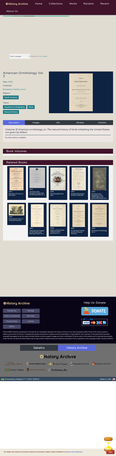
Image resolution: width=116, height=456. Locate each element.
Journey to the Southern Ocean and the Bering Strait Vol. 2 (37, 193)
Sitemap (31, 311)
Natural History (11, 112)
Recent (104, 3)
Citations (102, 122)
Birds (31, 107)
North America (10, 97)
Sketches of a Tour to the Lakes (16, 194)
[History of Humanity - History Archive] (58, 357)
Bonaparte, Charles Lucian (14, 89)
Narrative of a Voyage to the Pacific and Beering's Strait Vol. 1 (36, 232)
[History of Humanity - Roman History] (102, 364)
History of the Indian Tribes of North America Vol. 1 (57, 231)
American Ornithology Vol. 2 (99, 231)
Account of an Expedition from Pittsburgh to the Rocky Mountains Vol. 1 (99, 197)
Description (14, 122)
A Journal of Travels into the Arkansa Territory (77, 232)
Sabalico (39, 348)
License (31, 321)
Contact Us (11, 311)
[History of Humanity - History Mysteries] (14, 364)
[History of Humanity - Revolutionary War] (58, 370)
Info (58, 122)
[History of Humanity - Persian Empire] (58, 364)
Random (88, 3)
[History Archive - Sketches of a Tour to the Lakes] (16, 179)
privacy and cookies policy (74, 452)
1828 (10, 82)
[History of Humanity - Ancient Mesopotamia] (36, 364)
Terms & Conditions (12, 316)
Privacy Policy (11, 321)
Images (36, 122)
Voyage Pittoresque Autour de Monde (77, 194)
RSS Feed (30, 316)
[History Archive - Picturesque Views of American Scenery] (16, 209)
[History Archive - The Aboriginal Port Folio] (58, 179)
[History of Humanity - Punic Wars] (14, 370)
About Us (12, 11)
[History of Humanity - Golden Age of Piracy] (36, 369)
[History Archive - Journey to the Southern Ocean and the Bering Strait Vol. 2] (37, 178)
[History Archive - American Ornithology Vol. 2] (99, 215)
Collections (56, 3)
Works (73, 3)
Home (38, 3)
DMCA (11, 326)
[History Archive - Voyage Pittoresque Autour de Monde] (79, 179)
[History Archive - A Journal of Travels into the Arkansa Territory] (79, 215)
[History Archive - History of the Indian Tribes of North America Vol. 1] (58, 215)
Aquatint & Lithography (14, 107)
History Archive (77, 348)
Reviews (80, 122)
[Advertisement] (58, 35)
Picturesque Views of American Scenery (16, 219)
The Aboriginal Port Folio (57, 194)
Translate (44, 56)
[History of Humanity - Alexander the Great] (80, 364)
